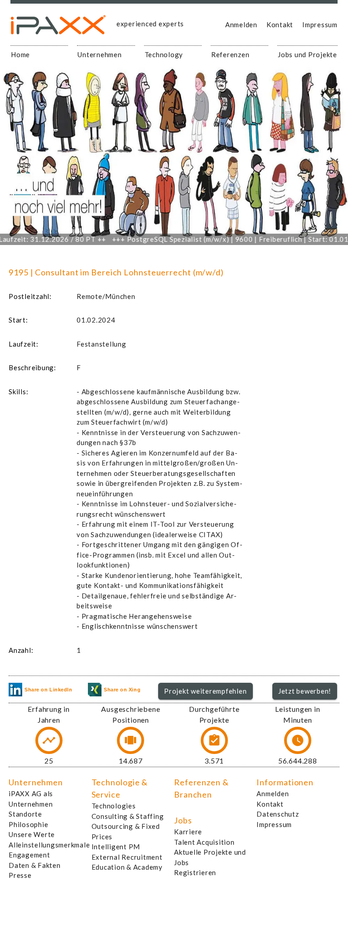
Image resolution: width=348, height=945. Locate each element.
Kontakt (279, 24)
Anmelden (241, 24)
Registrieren (195, 872)
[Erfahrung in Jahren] (49, 740)
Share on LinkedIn (48, 689)
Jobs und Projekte (307, 54)
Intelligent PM (116, 846)
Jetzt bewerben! (304, 691)
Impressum (320, 24)
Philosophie (28, 824)
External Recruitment (127, 857)
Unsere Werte (32, 834)
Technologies (114, 806)
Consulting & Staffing (128, 816)
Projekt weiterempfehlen (205, 691)
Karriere (188, 831)
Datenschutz (277, 814)
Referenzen (230, 54)
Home (20, 54)
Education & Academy (127, 867)
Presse (20, 875)
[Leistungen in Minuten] (297, 740)
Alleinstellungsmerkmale (49, 845)
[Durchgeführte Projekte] (214, 740)
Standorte (25, 814)
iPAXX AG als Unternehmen (31, 798)
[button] (205, 691)
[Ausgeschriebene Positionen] (130, 740)
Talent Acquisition (204, 842)
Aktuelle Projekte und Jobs (210, 857)
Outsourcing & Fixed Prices (126, 831)
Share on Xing (122, 689)
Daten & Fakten (35, 865)
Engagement (29, 855)
